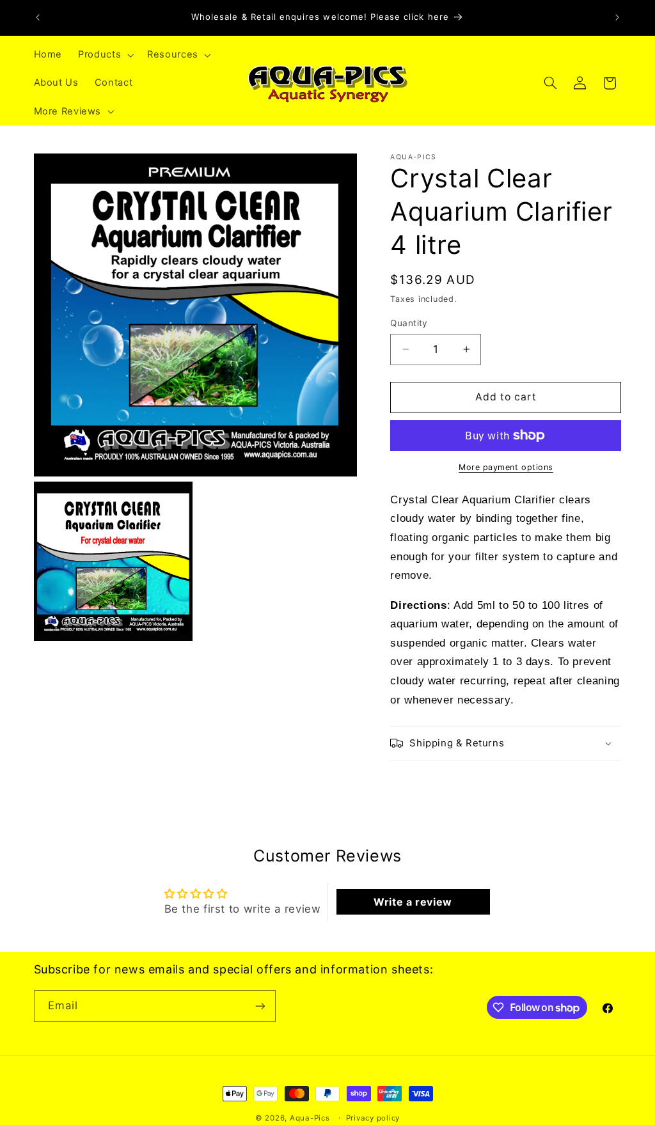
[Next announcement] (617, 17)
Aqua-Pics (310, 1117)
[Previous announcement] (38, 17)
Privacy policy (373, 1117)
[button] (104, 55)
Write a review (413, 901)
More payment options (506, 467)
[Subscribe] (259, 1005)
